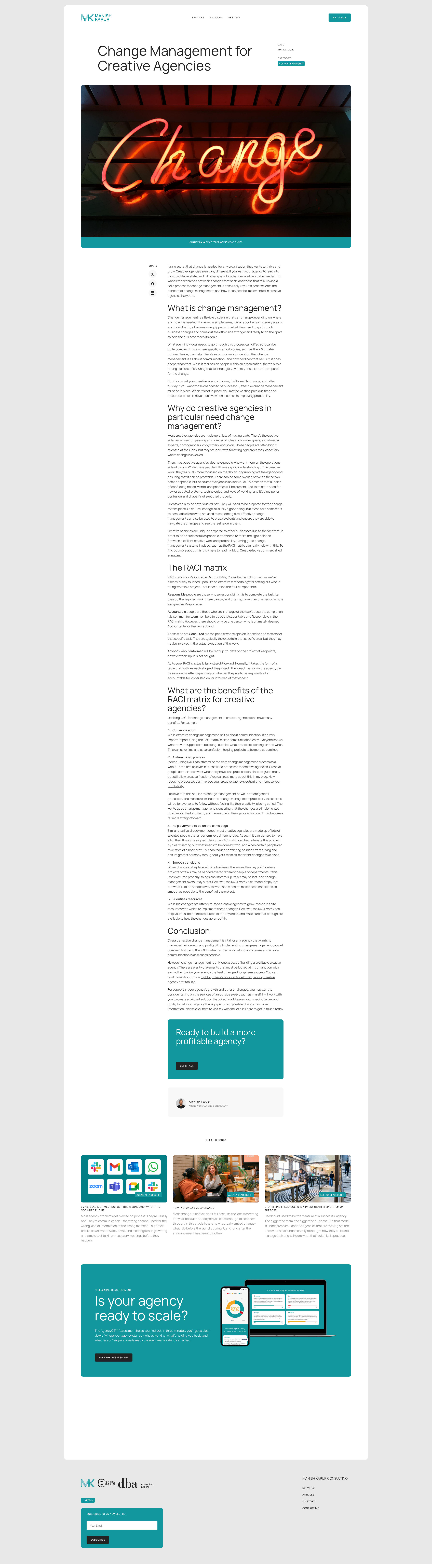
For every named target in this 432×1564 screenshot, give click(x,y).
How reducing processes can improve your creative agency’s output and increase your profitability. (224, 781)
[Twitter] (152, 274)
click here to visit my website (215, 1009)
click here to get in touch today (261, 1009)
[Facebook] (152, 284)
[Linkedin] (152, 293)
